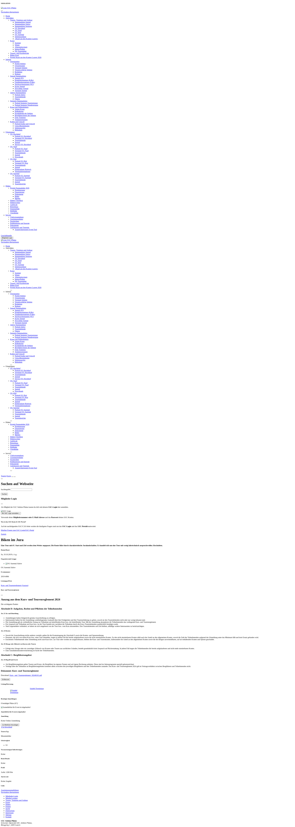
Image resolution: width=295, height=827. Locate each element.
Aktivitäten (10, 18)
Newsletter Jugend (21, 89)
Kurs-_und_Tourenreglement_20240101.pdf (26, 675)
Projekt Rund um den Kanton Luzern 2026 (25, 57)
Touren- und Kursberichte (19, 53)
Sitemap (8, 815)
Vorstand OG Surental (23, 178)
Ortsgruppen (10, 132)
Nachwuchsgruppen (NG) (24, 84)
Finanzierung (19, 192)
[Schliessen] (2, 595)
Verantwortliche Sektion (23, 70)
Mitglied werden (12, 798)
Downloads (19, 157)
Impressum (9, 813)
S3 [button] (6, 745)
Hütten (8, 186)
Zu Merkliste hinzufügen (10, 725)
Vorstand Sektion (21, 68)
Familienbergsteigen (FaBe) (25, 82)
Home (8, 16)
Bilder (17, 196)
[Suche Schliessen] (2, 478)
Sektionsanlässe (20, 37)
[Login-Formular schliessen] (2, 503)
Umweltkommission (22, 126)
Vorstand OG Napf (22, 151)
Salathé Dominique (37, 689)
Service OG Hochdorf (23, 145)
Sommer (18, 43)
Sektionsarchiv (20, 128)
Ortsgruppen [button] (10, 366)
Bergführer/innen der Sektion (25, 115)
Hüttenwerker (15, 203)
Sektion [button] (8, 292)
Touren (3, 476)
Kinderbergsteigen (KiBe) (24, 80)
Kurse (12, 41)
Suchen (4, 494)
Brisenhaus (14, 207)
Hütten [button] (8, 422)
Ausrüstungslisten (16, 219)
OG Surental (19, 35)
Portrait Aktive (20, 95)
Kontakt (8, 817)
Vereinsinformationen (22, 171)
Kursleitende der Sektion (24, 113)
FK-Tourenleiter (21, 51)
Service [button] (8, 453)
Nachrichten (14, 221)
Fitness (17, 99)
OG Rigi (18, 33)
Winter (17, 45)
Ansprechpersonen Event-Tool (26, 230)
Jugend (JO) (19, 78)
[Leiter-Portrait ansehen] (17, 691)
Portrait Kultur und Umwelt (25, 124)
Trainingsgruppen (21, 120)
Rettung (18, 74)
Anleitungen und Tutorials (19, 227)
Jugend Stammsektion (18, 76)
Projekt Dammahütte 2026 (19, 188)
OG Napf (18, 30)
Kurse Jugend (20, 86)
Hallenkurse (19, 111)
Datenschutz (10, 811)
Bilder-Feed (14, 55)
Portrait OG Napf (21, 149)
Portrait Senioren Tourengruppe (26, 103)
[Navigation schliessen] (2, 10)
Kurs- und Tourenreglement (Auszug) (14, 585)
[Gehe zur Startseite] (8, 8)
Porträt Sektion (20, 64)
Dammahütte (14, 209)
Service (8, 215)
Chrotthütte (14, 213)
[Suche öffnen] (12, 476)
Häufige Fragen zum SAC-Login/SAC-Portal (17, 530)
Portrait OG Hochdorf (23, 136)
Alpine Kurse (20, 109)
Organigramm (20, 66)
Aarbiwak (13, 205)
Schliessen (5, 679)
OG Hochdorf (20, 28)
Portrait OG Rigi (21, 161)
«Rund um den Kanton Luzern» (26, 39)
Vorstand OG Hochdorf (23, 138)
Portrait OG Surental (22, 176)
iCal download (6, 727)
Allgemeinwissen (21, 47)
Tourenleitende (20, 97)
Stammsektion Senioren (23, 26)
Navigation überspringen (10, 12)
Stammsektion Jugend (23, 22)
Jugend (17, 142)
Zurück (3, 534)
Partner (8, 807)
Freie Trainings (20, 118)
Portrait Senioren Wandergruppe (26, 105)
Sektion (8, 59)
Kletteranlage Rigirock (23, 169)
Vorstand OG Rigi (21, 163)
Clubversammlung (17, 217)
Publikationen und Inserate (20, 223)
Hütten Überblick (16, 201)
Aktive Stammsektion (18, 93)
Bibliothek (18, 130)
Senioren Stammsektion (18, 101)
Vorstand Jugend (21, 91)
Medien (17, 198)
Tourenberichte (20, 184)
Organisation (14, 62)
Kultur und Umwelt (17, 122)
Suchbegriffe (5, 489)
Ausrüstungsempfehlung (10, 790)
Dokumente (19, 194)
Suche (8, 809)
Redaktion (18, 72)
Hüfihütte (13, 211)
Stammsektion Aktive (22, 24)
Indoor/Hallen (20, 49)
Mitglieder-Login (7, 238)
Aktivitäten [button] (10, 248)
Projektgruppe (20, 190)
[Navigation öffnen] (15, 476)
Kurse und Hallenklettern (19, 107)
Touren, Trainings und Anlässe (21, 20)
